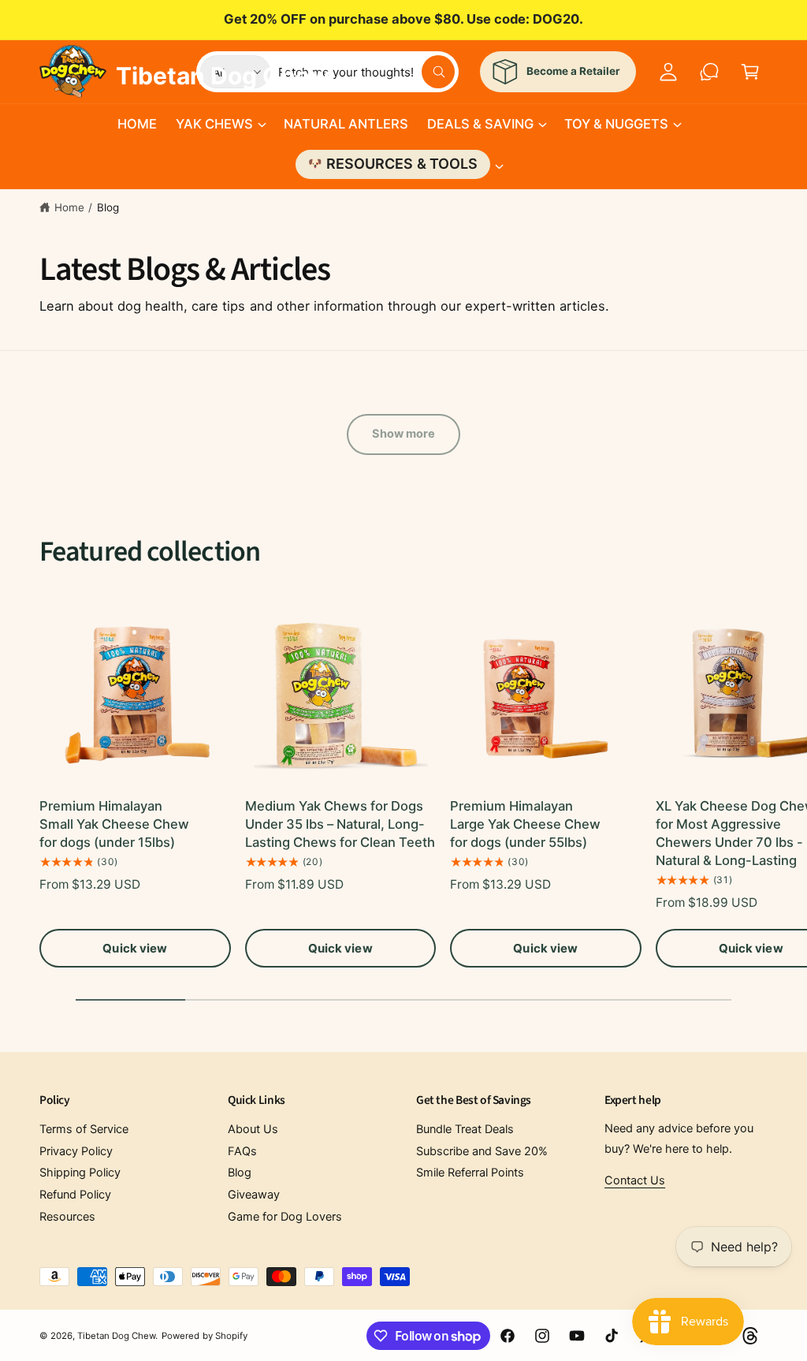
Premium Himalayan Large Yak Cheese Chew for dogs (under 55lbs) (525, 824)
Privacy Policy (76, 1151)
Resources (67, 1217)
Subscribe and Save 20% (482, 1151)
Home (69, 207)
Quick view (134, 948)
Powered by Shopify (204, 1335)
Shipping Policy (80, 1172)
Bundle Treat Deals (465, 1129)
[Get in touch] (709, 71)
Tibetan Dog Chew (116, 1335)
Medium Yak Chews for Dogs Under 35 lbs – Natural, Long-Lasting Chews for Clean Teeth (340, 824)
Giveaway (254, 1195)
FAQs (242, 1151)
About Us (253, 1129)
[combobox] (366, 71)
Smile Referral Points (470, 1172)
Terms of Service (83, 1129)
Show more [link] (404, 434)
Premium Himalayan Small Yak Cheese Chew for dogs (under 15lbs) (114, 824)
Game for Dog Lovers (285, 1217)
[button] (220, 124)
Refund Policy (75, 1195)
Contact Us (634, 1180)
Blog (108, 207)
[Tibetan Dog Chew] (73, 68)
